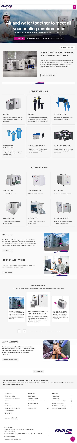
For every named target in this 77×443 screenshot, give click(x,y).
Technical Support (33, 398)
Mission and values (10, 396)
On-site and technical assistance (37, 401)
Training (30, 406)
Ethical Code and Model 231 (12, 408)
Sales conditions (9, 410)
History (7, 403)
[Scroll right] (24, 331)
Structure (7, 401)
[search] (74, 2)
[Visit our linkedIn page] (12, 418)
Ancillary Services (33, 403)
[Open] (74, 7)
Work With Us (8, 413)
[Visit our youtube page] (16, 418)
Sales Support (32, 396)
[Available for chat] (73, 439)
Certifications (8, 406)
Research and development (12, 398)
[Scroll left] (19, 331)
